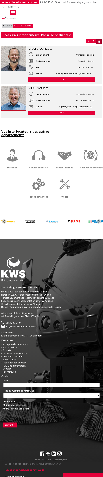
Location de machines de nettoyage (19, 2)
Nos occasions (10, 352)
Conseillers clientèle (13, 361)
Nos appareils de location (15, 349)
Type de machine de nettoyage (19, 396)
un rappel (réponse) (15, 410)
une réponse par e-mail (17, 414)
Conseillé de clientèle (27, 26)
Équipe (11, 26)
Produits (7, 355)
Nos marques (9, 377)
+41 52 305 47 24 (85, 68)
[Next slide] (99, 227)
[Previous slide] (4, 227)
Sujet (6, 385)
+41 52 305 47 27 (12, 6)
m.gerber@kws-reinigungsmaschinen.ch (75, 110)
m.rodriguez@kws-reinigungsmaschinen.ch (74, 74)
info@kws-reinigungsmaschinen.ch (22, 331)
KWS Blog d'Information (14, 371)
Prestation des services (15, 368)
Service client (9, 364)
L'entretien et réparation (15, 358)
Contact (7, 374)
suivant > (10, 430)
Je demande (9, 406)
